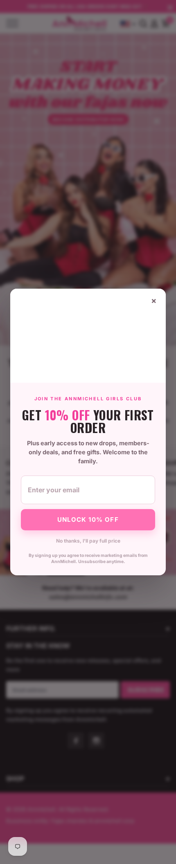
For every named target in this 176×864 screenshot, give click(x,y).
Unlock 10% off (88, 519)
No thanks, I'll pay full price (88, 541)
